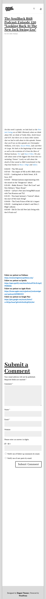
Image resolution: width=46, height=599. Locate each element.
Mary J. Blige (24, 165)
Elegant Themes (23, 593)
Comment (8, 384)
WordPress (23, 596)
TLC (18, 154)
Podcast (15, 34)
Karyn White (25, 146)
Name (7, 410)
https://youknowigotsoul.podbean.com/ (18, 278)
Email (7, 420)
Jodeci (35, 165)
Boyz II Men (28, 154)
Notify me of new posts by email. (19, 458)
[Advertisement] (23, 65)
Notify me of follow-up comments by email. (23, 454)
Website (7, 430)
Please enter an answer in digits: (16, 439)
